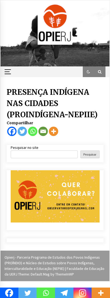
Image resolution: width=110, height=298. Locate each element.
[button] (88, 71)
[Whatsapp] (32, 131)
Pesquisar (89, 154)
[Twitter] (22, 131)
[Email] (43, 131)
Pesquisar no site (24, 147)
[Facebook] (12, 131)
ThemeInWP (64, 274)
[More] (53, 131)
